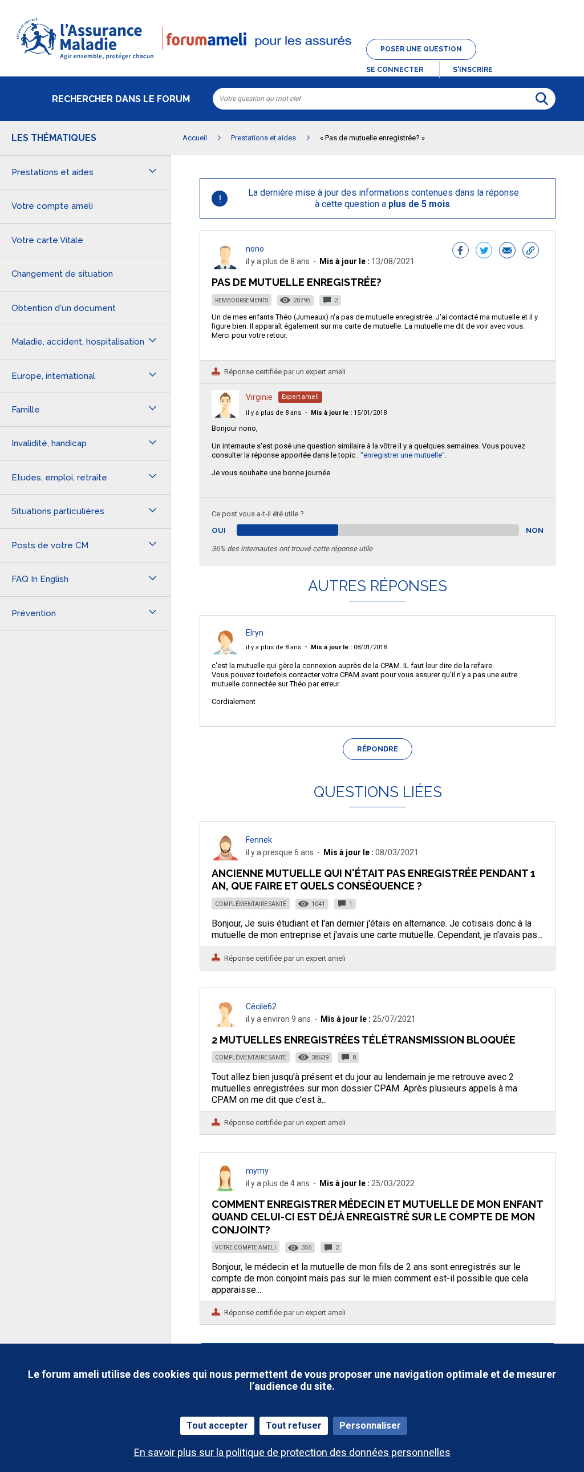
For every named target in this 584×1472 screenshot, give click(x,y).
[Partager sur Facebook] (460, 251)
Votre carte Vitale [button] (47, 240)
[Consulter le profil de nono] (225, 266)
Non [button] (535, 530)
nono (255, 248)
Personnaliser (370, 1425)
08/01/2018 (349, 647)
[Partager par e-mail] (507, 251)
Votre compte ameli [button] (52, 206)
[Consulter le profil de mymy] (225, 1188)
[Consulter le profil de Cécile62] (225, 1023)
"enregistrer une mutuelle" (402, 455)
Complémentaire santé (250, 904)
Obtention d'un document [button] (63, 308)
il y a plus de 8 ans (273, 412)
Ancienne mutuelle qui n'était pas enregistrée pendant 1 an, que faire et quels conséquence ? (374, 879)
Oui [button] (232, 530)
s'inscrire (473, 70)
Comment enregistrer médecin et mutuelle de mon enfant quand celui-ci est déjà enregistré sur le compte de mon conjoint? (377, 1216)
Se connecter (394, 70)
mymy (257, 1170)
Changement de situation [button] (62, 274)
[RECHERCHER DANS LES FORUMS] (541, 99)
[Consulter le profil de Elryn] (225, 651)
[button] (292, 60)
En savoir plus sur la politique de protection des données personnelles (292, 1452)
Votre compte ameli (245, 1247)
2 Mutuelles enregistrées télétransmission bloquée (364, 1040)
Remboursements (241, 300)
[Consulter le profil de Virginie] (225, 414)
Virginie (259, 397)
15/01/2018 (349, 412)
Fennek (259, 839)
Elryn (254, 632)
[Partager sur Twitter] (484, 251)
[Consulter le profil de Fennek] (225, 857)
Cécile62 (261, 1006)
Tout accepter (217, 1425)
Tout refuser (294, 1425)
